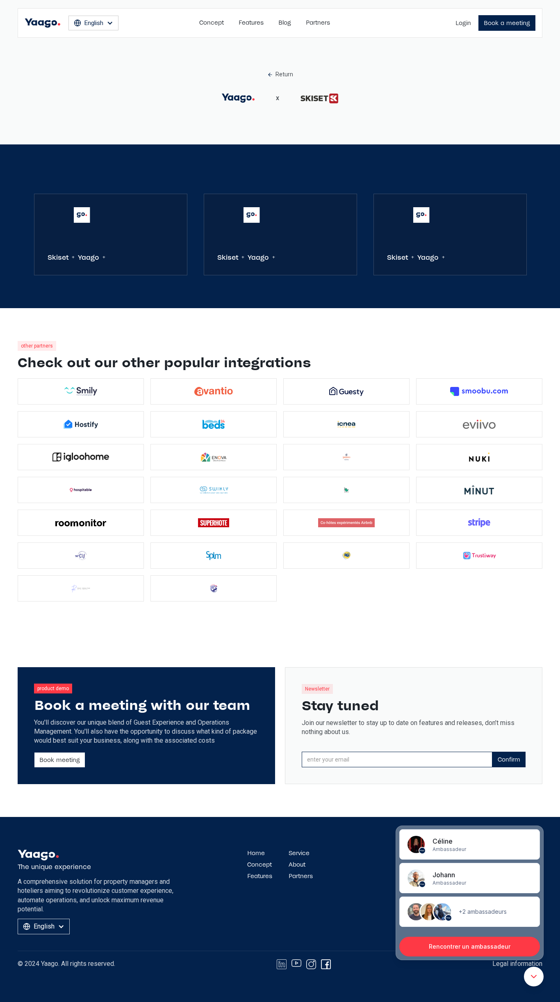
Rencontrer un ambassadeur (469, 946)
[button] (93, 23)
